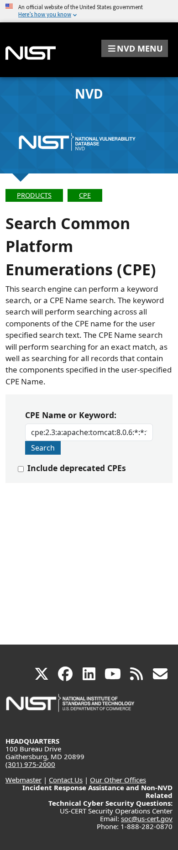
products (34, 195)
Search (43, 448)
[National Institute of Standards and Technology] (70, 707)
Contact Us (66, 779)
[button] (134, 48)
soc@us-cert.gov (147, 818)
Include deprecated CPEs (76, 467)
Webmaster (23, 779)
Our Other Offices (118, 779)
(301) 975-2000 (30, 764)
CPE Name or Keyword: (70, 414)
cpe (85, 195)
